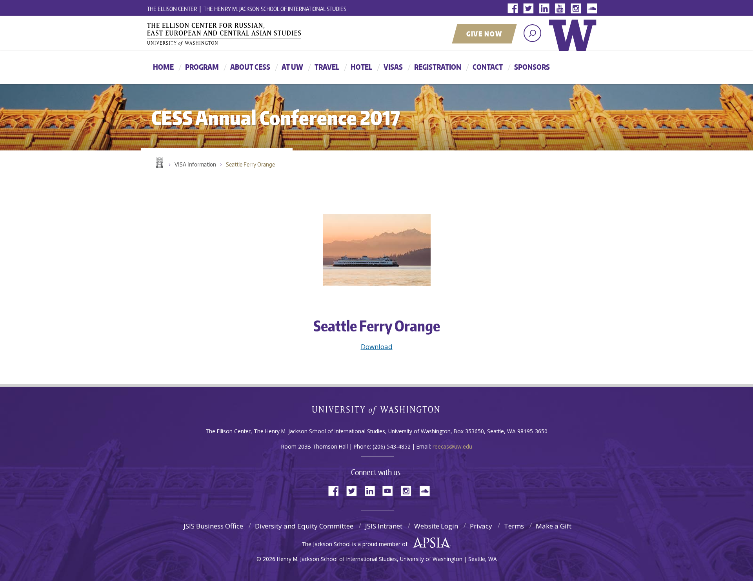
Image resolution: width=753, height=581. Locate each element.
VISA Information (195, 164)
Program (202, 67)
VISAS (393, 67)
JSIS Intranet (383, 525)
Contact (488, 67)
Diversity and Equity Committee (304, 525)
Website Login (436, 525)
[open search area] (532, 33)
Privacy (481, 525)
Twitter (530, 9)
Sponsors (532, 67)
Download (377, 346)
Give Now (484, 33)
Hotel (361, 67)
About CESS (250, 67)
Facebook (514, 9)
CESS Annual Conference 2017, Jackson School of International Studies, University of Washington (235, 34)
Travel (327, 67)
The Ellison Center (172, 8)
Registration (437, 67)
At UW (292, 67)
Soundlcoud (593, 9)
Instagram (577, 9)
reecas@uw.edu (452, 446)
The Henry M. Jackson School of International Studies (275, 8)
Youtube (562, 9)
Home (163, 67)
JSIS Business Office (213, 525)
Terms (514, 525)
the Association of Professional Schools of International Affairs (429, 543)
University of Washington (574, 41)
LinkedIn (546, 9)
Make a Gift (553, 525)
